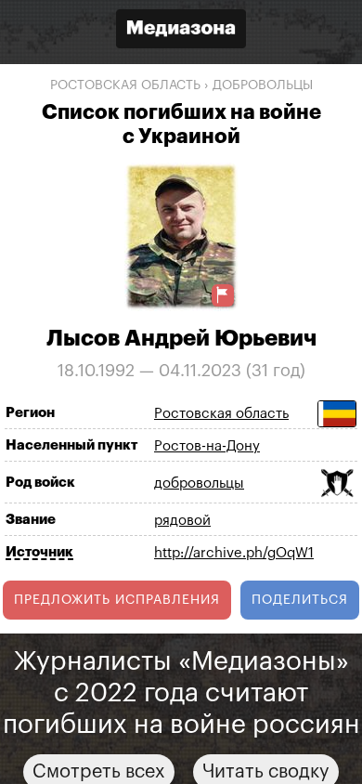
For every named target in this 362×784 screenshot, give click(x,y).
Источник (39, 552)
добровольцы (263, 85)
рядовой (182, 521)
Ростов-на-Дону (207, 446)
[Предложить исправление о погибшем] (223, 295)
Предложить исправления (117, 600)
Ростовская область (125, 85)
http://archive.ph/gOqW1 (234, 553)
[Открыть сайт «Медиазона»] (181, 31)
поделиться (300, 600)
